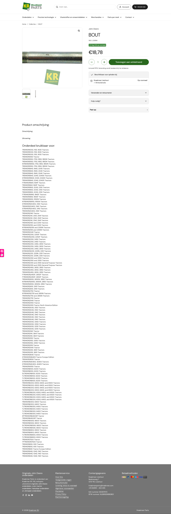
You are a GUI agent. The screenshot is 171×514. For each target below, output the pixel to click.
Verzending (102, 68)
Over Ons (59, 477)
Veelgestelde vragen (63, 480)
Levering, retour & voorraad (66, 485)
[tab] (100, 83)
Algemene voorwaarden (64, 488)
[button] (140, 6)
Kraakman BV (34, 510)
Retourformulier (61, 483)
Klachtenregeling (61, 497)
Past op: (93, 110)
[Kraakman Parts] (32, 7)
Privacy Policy (60, 494)
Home (24, 24)
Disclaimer (59, 491)
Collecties (32, 24)
